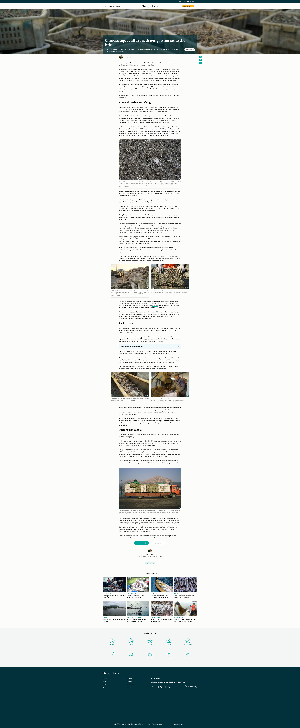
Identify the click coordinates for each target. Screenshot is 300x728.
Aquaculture (131, 593)
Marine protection (134, 617)
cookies (155, 724)
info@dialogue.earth (180, 682)
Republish (186, 1)
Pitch (104, 685)
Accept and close (178, 724)
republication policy (185, 681)
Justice (169, 658)
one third (155, 305)
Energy (112, 644)
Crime (176, 593)
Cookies (130, 681)
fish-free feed (146, 443)
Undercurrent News (159, 527)
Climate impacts (156, 617)
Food (150, 644)
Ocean (112, 658)
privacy (148, 724)
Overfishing (149, 563)
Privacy (130, 678)
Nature (169, 644)
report (124, 85)
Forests (150, 658)
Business (131, 658)
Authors (105, 688)
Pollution (188, 644)
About (180, 1)
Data (120, 107)
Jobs (104, 681)
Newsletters (187, 6)
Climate (131, 644)
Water (188, 658)
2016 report (126, 248)
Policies (130, 688)
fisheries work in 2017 (156, 341)
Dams (105, 617)
